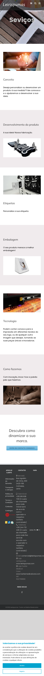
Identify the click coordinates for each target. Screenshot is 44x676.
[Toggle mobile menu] (40, 3)
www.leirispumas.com (25, 563)
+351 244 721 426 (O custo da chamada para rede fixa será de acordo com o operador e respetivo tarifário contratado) (22, 539)
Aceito (22, 665)
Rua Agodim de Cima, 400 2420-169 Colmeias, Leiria (21, 483)
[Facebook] (22, 592)
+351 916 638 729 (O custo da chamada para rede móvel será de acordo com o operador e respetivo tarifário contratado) (21, 509)
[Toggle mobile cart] (31, 3)
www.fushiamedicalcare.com (28, 574)
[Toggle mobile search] (35, 3)
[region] (22, 658)
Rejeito (22, 671)
